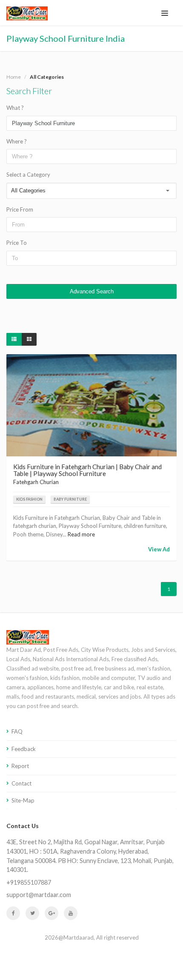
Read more (81, 534)
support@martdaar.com (38, 894)
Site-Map (22, 800)
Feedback (23, 748)
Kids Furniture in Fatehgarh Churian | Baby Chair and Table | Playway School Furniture (87, 470)
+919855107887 (28, 882)
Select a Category (28, 174)
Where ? (16, 141)
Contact (21, 783)
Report (20, 765)
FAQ (17, 731)
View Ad (159, 549)
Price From (19, 209)
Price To (16, 242)
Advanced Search (92, 291)
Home (13, 77)
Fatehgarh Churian (36, 482)
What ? (15, 107)
